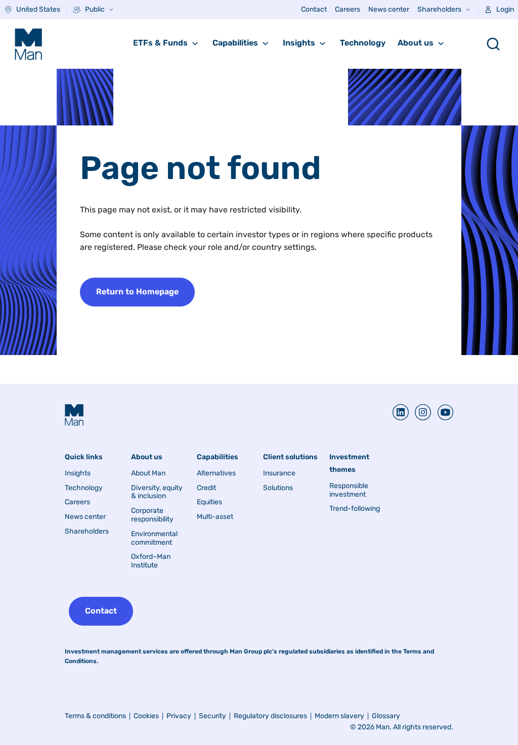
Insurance (279, 473)
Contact (314, 9)
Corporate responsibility (152, 515)
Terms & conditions (95, 716)
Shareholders (439, 9)
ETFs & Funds (160, 43)
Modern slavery (339, 716)
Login (505, 9)
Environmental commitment (154, 538)
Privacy (178, 716)
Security (212, 716)
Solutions (278, 488)
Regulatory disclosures (270, 716)
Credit (206, 488)
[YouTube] (442, 412)
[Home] (28, 44)
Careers (347, 9)
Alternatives (216, 473)
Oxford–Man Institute (150, 561)
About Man (148, 473)
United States (38, 9)
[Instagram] (420, 412)
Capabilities (235, 43)
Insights (299, 43)
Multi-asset (215, 517)
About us (416, 43)
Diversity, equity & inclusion (157, 492)
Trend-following (354, 509)
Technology (362, 43)
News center (388, 9)
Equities (209, 502)
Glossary (386, 716)
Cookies (146, 716)
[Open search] (493, 44)
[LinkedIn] (401, 412)
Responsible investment (348, 490)
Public (95, 9)
